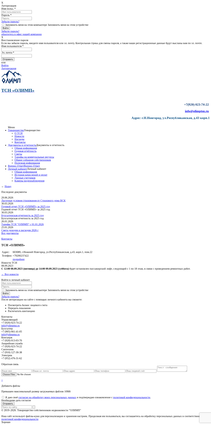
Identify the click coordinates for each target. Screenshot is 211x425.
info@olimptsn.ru (197, 111)
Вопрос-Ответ (16, 165)
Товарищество (16, 130)
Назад (8, 186)
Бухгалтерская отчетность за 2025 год (22, 215)
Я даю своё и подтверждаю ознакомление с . (78, 397)
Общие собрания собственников (33, 160)
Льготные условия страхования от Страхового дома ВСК (33, 200)
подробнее (19, 259)
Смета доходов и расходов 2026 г (20, 230)
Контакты (20, 142)
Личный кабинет (17, 168)
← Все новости (10, 274)
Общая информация (26, 148)
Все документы (10, 233)
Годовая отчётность (25, 151)
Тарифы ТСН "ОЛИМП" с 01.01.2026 (22, 224)
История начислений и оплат (31, 174)
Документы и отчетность (22, 145)
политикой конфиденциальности (131, 397)
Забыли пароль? (10, 21)
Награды (19, 139)
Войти (5, 65)
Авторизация (8, 68)
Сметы (18, 154)
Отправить (8, 403)
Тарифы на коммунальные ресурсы (34, 157)
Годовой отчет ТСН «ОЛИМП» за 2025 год (25, 206)
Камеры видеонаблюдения (29, 180)
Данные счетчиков (25, 177)
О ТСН (19, 133)
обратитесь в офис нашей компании (21, 34)
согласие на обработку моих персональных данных (47, 397)
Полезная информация (27, 163)
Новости (19, 136)
